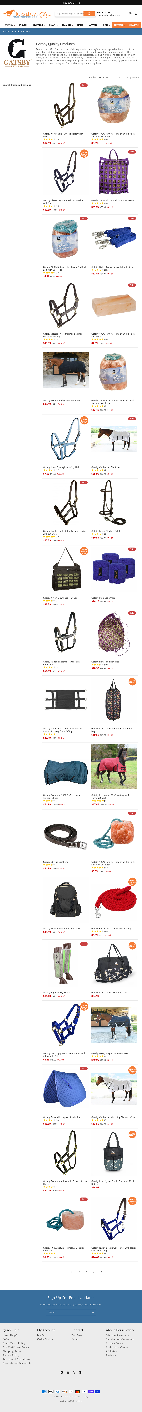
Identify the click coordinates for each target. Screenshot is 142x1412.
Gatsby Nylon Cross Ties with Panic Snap (112, 267)
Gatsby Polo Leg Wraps (103, 598)
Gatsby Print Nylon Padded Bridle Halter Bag (112, 730)
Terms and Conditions (16, 1359)
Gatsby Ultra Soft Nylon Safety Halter (62, 467)
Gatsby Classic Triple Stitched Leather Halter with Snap (62, 335)
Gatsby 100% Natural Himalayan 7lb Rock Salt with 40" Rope (113, 402)
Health (52, 25)
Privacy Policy (114, 1343)
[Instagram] (68, 1372)
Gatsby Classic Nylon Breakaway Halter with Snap (63, 202)
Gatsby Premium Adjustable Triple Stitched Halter (65, 1182)
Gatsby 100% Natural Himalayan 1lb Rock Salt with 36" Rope (113, 863)
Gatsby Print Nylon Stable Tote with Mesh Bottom (113, 1182)
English (22, 25)
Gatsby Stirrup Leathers (55, 862)
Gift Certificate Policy (16, 1347)
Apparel (93, 25)
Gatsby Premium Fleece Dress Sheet (62, 400)
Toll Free (77, 1335)
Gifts (105, 25)
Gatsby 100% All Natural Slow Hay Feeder (113, 200)
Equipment (38, 25)
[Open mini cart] (136, 14)
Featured (118, 25)
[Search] (89, 13)
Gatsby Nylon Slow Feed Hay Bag (60, 598)
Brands (16, 31)
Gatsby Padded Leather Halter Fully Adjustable (61, 663)
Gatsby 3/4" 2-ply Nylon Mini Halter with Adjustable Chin (64, 1055)
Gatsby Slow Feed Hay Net (105, 661)
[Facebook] (62, 1372)
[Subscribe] (93, 1312)
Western (9, 25)
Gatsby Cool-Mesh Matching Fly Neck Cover (113, 1117)
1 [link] (71, 1271)
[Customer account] (130, 14)
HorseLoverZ (66, 1397)
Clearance (134, 25)
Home (6, 31)
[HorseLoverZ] (27, 14)
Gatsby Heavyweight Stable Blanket (109, 1053)
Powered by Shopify (80, 1397)
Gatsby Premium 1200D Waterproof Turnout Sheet (110, 796)
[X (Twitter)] (74, 1372)
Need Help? (10, 1335)
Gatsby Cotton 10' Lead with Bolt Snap (111, 928)
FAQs (6, 1339)
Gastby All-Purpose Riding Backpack (61, 928)
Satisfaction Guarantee (120, 1339)
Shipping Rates (12, 1351)
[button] (21, 85)
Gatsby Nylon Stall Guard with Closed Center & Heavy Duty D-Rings (62, 730)
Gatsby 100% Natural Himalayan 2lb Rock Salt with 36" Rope (64, 268)
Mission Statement (117, 1335)
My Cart (42, 1335)
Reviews (111, 1355)
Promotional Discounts (17, 1363)
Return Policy (11, 1355)
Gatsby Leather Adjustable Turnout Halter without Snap (64, 532)
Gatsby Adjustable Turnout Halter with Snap (63, 135)
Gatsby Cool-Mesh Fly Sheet (105, 467)
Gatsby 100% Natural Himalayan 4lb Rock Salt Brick (113, 335)
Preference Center (117, 1347)
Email (75, 1339)
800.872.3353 (104, 12)
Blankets (66, 25)
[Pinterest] (80, 1372)
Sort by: (92, 77)
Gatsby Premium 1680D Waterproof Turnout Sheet (62, 796)
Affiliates (111, 1351)
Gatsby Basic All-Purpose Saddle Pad (62, 1117)
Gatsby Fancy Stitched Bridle (106, 531)
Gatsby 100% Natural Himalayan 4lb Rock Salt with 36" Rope (113, 135)
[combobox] (75, 14)
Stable (80, 25)
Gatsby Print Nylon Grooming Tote (109, 992)
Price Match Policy (14, 1343)
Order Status (45, 1339)
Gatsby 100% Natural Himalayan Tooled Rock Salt (64, 1249)
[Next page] (109, 1272)
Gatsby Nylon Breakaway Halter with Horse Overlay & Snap (113, 1249)
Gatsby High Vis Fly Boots (56, 992)
